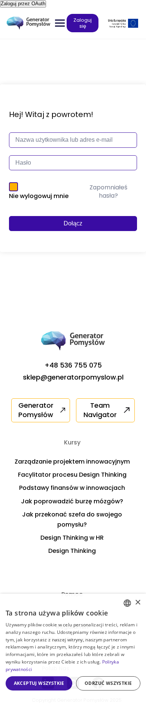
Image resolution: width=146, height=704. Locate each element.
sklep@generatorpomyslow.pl (73, 377)
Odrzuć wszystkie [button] (108, 683)
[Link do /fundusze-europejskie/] (123, 23)
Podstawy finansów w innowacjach (72, 487)
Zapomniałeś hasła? (108, 191)
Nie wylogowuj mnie (39, 196)
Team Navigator (100, 410)
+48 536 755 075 (73, 365)
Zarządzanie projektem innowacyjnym (72, 461)
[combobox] (127, 603)
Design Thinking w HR (72, 537)
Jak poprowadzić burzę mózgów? (72, 501)
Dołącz (73, 223)
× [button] (137, 602)
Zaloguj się (82, 23)
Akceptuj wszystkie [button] (39, 683)
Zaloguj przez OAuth (23, 3)
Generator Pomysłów (36, 410)
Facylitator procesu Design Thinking (72, 474)
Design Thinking (72, 550)
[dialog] (73, 649)
